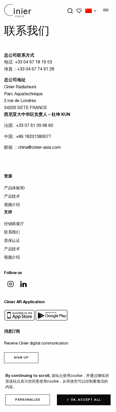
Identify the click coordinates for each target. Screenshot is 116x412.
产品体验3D (14, 188)
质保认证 (12, 241)
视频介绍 (12, 205)
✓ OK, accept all (84, 400)
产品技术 (12, 197)
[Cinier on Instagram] (10, 284)
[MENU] (106, 10)
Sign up (21, 357)
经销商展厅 (14, 224)
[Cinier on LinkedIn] (23, 284)
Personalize (27, 400)
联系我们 (12, 233)
